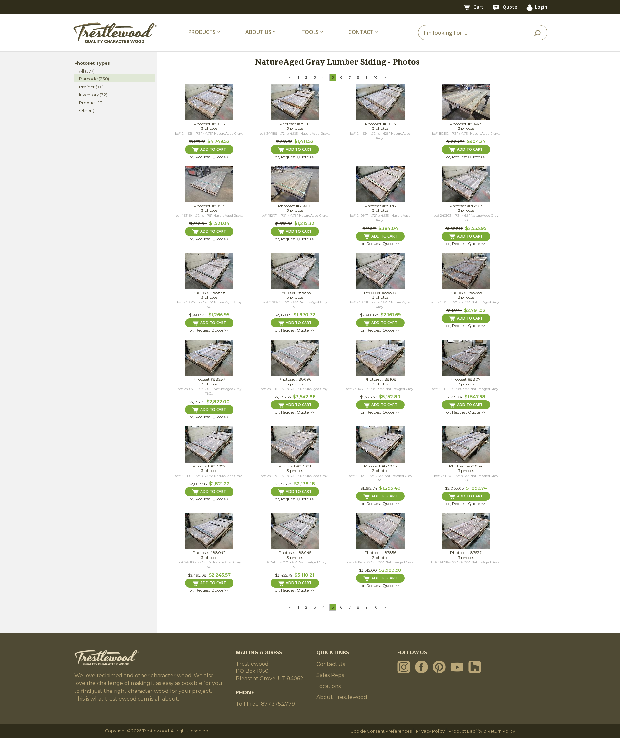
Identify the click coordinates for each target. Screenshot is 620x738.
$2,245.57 (220, 575)
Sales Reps (330, 675)
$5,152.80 (389, 397)
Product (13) (91, 102)
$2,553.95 (475, 228)
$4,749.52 (218, 141)
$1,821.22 (219, 484)
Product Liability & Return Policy (482, 730)
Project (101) (91, 86)
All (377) (87, 71)
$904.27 (476, 141)
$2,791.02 (475, 310)
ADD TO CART (213, 149)
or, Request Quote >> (209, 156)
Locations (328, 686)
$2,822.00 (218, 402)
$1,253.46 (389, 488)
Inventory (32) (93, 94)
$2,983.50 (390, 570)
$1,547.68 (474, 397)
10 (375, 77)
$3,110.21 (304, 575)
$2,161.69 (390, 315)
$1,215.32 (304, 223)
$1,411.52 (304, 141)
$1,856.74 (476, 488)
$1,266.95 (218, 315)
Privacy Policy (430, 730)
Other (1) (88, 110)
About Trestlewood (341, 697)
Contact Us (330, 664)
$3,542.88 (304, 397)
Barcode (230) (94, 78)
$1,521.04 (219, 223)
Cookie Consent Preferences (381, 730)
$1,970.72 (304, 315)
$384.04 (388, 228)
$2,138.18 (304, 484)
